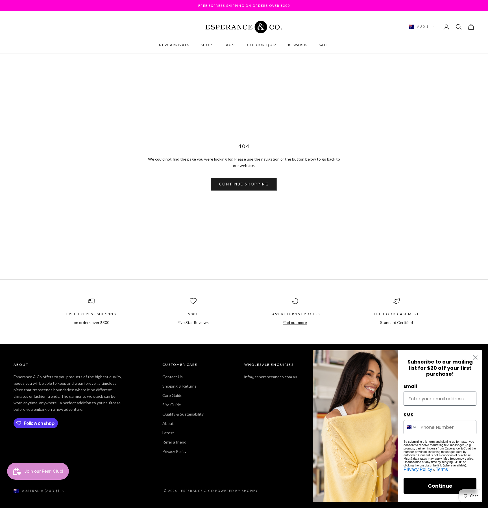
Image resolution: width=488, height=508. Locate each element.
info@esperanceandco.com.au (270, 376)
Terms (442, 469)
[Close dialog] (475, 357)
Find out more (295, 322)
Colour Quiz (262, 45)
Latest (168, 432)
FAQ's (230, 45)
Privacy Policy (174, 451)
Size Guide (171, 404)
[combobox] (411, 427)
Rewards (298, 45)
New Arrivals (174, 45)
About (168, 423)
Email (410, 386)
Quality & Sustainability (183, 414)
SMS (408, 415)
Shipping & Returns (179, 386)
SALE (324, 45)
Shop (206, 45)
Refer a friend (174, 442)
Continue (440, 485)
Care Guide (172, 395)
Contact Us (172, 376)
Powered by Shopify (236, 490)
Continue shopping (244, 184)
